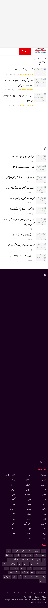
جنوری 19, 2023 (12, 105)
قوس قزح (13, 490)
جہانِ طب (44, 539)
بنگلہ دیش (17, 555)
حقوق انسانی (28, 480)
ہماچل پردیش (7, 577)
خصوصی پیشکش (28, 495)
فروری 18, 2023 (12, 90)
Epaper (25, 51)
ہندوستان (42, 581)
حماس (9, 560)
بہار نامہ (44, 519)
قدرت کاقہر (13, 485)
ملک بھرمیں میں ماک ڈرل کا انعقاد (24, 70)
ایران (31, 555)
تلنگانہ (32, 560)
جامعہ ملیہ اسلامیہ (25, 560)
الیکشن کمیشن (16, 551)
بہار (44, 560)
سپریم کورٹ (6, 564)
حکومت (43, 564)
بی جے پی (38, 560)
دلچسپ (29, 500)
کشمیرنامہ (13, 500)
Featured (43, 475)
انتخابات (43, 555)
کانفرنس (13, 495)
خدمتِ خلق (28, 490)
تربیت (34, 59)
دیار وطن (29, 514)
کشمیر (20, 577)
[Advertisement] (24, 24)
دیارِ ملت (29, 509)
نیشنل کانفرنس (25, 572)
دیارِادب (29, 519)
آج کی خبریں (43, 485)
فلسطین (29, 568)
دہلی (31, 564)
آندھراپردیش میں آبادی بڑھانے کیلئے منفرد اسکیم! (22, 256)
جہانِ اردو (44, 534)
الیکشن (44, 504)
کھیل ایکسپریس (12, 509)
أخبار (45, 490)
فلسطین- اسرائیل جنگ (10, 475)
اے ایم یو (24, 555)
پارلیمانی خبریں (43, 524)
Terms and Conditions (14, 593)
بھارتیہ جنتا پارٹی (9, 555)
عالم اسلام (29, 534)
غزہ (34, 568)
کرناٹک (25, 577)
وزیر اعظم (17, 572)
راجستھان (26, 564)
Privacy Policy (30, 593)
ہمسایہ (14, 534)
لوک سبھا (23, 568)
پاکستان (37, 577)
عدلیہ (30, 539)
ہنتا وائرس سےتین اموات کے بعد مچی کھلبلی (23, 167)
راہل (20, 564)
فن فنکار (13, 480)
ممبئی (44, 572)
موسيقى (13, 524)
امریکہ (9, 551)
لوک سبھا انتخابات (14, 568)
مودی (38, 572)
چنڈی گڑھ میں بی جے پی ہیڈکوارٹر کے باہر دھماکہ (22, 209)
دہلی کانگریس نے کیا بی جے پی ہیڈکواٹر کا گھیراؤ (22, 157)
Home (39, 59)
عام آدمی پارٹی (42, 568)
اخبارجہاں (44, 495)
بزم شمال (44, 509)
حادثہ (30, 475)
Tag (45, 59)
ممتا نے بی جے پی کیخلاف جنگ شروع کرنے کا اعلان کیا (20, 188)
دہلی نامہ (29, 504)
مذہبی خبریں (12, 519)
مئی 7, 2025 (13, 74)
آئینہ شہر (44, 480)
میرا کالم (13, 529)
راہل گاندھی (13, 564)
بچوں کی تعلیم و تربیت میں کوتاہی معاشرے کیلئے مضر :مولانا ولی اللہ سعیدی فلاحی (18, 83)
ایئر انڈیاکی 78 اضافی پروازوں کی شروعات (23, 235)
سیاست (29, 529)
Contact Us (42, 593)
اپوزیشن (36, 555)
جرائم (45, 529)
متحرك (14, 514)
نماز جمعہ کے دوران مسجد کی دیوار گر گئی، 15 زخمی (21, 245)
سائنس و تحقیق (27, 524)
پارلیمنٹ (43, 577)
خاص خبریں (28, 485)
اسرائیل (37, 551)
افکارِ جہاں (44, 500)
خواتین (37, 564)
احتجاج (43, 551)
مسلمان (6, 568)
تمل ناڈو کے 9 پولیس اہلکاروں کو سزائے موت (22, 199)
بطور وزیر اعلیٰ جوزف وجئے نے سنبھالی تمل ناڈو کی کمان (20, 178)
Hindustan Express (26, 74)
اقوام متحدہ (30, 551)
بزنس (45, 514)
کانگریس (31, 577)
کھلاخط (14, 504)
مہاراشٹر (32, 572)
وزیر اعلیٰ (11, 572)
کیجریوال (14, 577)
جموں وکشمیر (16, 560)
